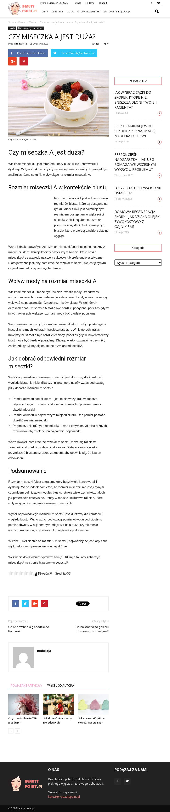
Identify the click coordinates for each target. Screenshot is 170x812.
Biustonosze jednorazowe (30, 28)
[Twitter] (158, 2)
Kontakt (102, 2)
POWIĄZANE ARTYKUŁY (26, 685)
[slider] (20, 573)
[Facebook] (152, 2)
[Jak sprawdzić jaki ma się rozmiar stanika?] (93, 704)
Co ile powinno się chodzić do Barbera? (28, 629)
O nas (78, 2)
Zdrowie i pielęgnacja (117, 11)
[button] (157, 12)
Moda (70, 11)
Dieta (45, 11)
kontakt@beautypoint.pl (64, 797)
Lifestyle (57, 11)
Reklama (90, 2)
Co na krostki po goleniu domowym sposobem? (92, 629)
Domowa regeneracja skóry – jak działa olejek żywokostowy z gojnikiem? (136, 219)
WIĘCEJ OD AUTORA (60, 685)
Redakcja (21, 43)
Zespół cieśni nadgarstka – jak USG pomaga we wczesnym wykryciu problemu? (135, 162)
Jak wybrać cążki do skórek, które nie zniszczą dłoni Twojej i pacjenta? (135, 100)
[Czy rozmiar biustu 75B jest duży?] (23, 704)
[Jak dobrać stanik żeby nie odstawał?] (58, 704)
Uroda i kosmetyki (88, 11)
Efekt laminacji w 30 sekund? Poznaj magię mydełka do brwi (134, 130)
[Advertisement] (29, 218)
